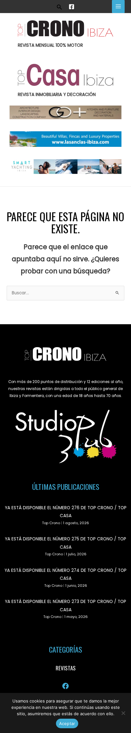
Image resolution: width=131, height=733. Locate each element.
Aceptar (67, 723)
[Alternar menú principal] (118, 6)
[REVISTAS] (66, 668)
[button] (59, 6)
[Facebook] (71, 7)
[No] (123, 713)
